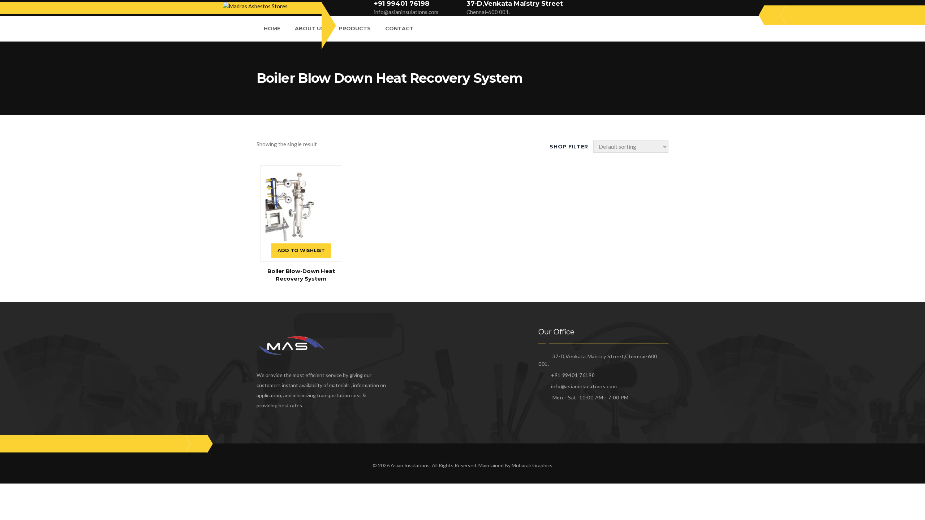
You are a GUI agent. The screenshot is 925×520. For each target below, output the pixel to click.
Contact (399, 28)
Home (272, 28)
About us (309, 28)
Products (355, 28)
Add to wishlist (301, 250)
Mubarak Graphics (532, 465)
